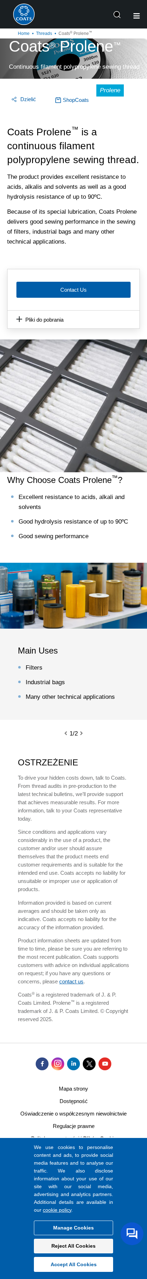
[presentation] (70, 734)
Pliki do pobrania (44, 320)
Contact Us (73, 290)
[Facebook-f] (42, 1063)
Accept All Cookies (74, 1264)
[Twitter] (89, 1063)
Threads (44, 33)
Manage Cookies (73, 1228)
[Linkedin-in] (73, 1063)
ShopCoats (76, 100)
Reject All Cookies (73, 1246)
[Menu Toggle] (136, 16)
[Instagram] (57, 1063)
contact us (71, 981)
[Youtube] (104, 1063)
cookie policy (57, 1210)
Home (24, 33)
